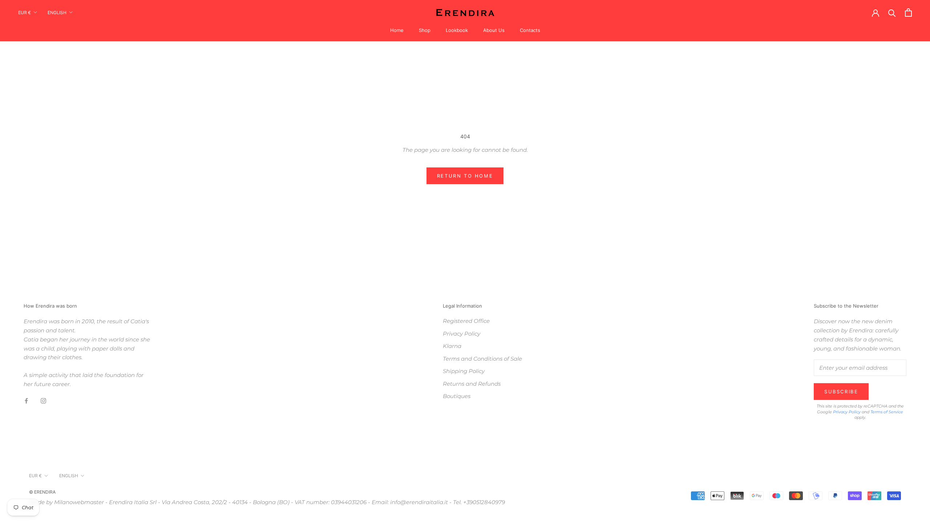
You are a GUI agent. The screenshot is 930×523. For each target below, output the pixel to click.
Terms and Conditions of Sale (482, 358)
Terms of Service (886, 411)
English (57, 12)
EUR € (24, 12)
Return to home (465, 176)
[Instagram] (43, 400)
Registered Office (466, 320)
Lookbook (457, 30)
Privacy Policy (461, 333)
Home (397, 30)
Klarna (452, 345)
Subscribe (841, 391)
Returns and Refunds (472, 383)
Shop (424, 30)
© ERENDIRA (42, 492)
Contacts (530, 30)
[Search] (892, 12)
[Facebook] (26, 400)
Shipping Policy (464, 371)
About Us (494, 30)
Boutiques (456, 396)
